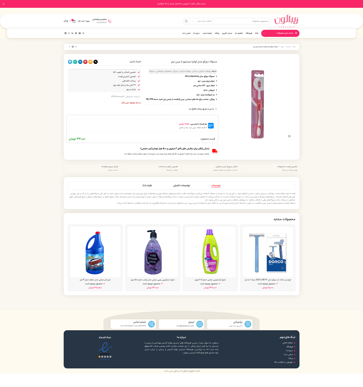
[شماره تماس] (151, 324)
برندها (288, 47)
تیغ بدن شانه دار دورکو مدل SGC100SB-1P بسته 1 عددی (268, 279)
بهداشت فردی (185, 71)
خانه (294, 47)
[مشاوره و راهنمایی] (109, 21)
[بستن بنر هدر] (3, 4)
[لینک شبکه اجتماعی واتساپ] (69, 33)
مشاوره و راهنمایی (99, 19)
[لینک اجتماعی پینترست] (76, 33)
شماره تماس (139, 322)
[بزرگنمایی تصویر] (289, 136)
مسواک (152, 71)
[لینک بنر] (186, 4)
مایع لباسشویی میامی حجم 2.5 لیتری (210, 279)
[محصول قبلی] (76, 47)
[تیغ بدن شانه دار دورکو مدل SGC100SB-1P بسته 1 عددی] (268, 252)
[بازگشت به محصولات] (72, 47)
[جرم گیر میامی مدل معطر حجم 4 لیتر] (95, 252)
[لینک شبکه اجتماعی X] (83, 33)
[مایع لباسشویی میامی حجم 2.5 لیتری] (210, 252)
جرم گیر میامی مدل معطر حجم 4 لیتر (95, 279)
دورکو (282, 47)
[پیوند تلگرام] (65, 33)
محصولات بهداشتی (164, 71)
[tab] (215, 186)
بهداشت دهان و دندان (201, 71)
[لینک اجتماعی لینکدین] (72, 33)
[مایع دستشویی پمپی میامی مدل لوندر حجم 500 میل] (152, 252)
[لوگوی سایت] (286, 21)
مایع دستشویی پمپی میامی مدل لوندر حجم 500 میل (153, 279)
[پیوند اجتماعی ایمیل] (80, 33)
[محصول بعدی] (69, 47)
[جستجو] (186, 21)
